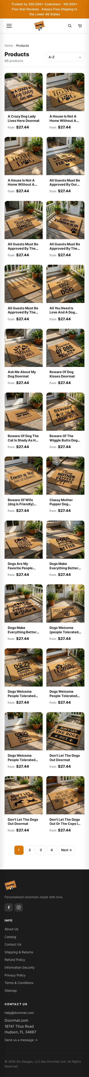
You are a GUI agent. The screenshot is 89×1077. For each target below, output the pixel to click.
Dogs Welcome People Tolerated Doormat (21, 695)
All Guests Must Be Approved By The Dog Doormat (23, 248)
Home (9, 45)
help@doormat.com (19, 1013)
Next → (66, 850)
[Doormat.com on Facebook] (9, 907)
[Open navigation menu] (9, 25)
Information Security (20, 967)
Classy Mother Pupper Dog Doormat (61, 504)
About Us (11, 929)
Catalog (10, 937)
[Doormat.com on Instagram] (19, 907)
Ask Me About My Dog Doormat (22, 374)
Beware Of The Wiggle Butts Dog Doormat (64, 440)
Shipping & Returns (19, 952)
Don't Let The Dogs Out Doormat (65, 758)
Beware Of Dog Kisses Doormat (62, 374)
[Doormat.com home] (39, 26)
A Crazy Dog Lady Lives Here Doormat (23, 118)
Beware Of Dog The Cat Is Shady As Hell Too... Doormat (23, 440)
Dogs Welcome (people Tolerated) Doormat (65, 632)
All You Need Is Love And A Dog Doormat (62, 312)
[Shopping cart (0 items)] (79, 25)
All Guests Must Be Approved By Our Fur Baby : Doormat (65, 184)
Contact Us (13, 944)
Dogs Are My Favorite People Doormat (20, 568)
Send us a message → (21, 1040)
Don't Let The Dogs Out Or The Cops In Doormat (65, 824)
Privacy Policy (15, 975)
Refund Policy (15, 960)
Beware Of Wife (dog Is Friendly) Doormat (21, 504)
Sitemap (11, 990)
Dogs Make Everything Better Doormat (64, 568)
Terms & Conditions (19, 983)
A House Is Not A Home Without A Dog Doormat (63, 120)
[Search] (69, 25)
